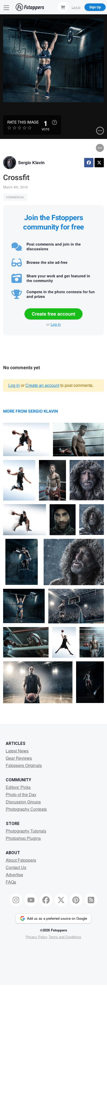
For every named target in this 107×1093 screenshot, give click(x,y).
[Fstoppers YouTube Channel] (30, 899)
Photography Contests (26, 809)
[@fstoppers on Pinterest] (76, 899)
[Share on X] (99, 162)
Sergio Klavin (31, 162)
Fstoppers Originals (24, 765)
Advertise (14, 875)
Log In (76, 7)
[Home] (30, 7)
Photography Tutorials (26, 831)
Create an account (42, 385)
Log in (56, 324)
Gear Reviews (19, 758)
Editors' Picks (18, 787)
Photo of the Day (21, 794)
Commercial (15, 197)
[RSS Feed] (91, 899)
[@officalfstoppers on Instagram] (16, 899)
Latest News (17, 751)
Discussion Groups (23, 802)
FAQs (11, 882)
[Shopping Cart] (63, 7)
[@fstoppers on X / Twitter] (61, 899)
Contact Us (16, 867)
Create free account (53, 313)
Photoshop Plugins (23, 838)
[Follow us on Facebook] (45, 899)
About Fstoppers (21, 860)
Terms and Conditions (65, 936)
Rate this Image (23, 122)
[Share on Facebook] (88, 162)
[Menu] (6, 7)
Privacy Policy (37, 936)
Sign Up (95, 7)
